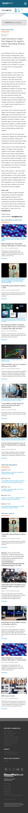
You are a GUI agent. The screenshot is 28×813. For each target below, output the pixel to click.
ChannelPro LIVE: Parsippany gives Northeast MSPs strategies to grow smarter (13, 586)
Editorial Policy (8, 793)
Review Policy (7, 785)
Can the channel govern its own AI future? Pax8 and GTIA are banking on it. (13, 445)
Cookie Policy (7, 791)
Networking (9, 281)
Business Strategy (6, 238)
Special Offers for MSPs (10, 743)
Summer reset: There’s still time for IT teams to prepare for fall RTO (13, 498)
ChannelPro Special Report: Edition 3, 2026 (13, 287)
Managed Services (19, 238)
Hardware (7, 280)
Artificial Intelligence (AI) (8, 278)
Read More (4, 258)
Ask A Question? (8, 745)
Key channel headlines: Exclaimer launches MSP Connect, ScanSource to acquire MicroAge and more (13, 326)
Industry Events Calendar (10, 754)
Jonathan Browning (14, 591)
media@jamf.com (17, 216)
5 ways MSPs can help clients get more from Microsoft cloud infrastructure (12, 405)
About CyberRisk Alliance (10, 733)
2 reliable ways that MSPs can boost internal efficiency (12, 490)
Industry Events (14, 280)
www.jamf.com (5, 210)
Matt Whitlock (13, 331)
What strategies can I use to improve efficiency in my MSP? (13, 365)
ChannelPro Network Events (11, 752)
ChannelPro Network (13, 248)
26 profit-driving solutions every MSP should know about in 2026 (12, 507)
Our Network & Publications (11, 737)
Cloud (12, 238)
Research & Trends (16, 320)
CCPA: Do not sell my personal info (13, 795)
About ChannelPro (8, 731)
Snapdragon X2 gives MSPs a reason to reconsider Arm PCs (13, 623)
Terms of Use (7, 787)
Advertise (6, 761)
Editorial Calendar (8, 735)
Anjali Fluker (13, 449)
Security (12, 239)
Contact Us (7, 783)
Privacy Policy (7, 789)
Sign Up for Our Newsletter (11, 741)
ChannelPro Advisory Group (11, 739)
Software (16, 239)
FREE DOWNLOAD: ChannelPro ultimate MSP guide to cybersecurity (13, 245)
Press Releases (7, 30)
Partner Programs (18, 281)
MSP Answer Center (19, 399)
